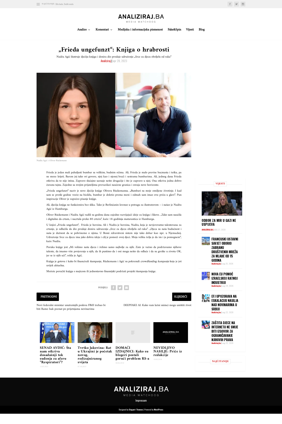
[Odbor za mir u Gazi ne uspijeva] (222, 203)
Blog (202, 30)
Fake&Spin (174, 30)
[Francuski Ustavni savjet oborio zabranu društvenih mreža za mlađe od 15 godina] (206, 241)
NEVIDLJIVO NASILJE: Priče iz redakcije (167, 351)
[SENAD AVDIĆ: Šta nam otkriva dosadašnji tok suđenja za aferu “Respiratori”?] (57, 332)
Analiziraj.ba (207, 229)
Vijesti (190, 30)
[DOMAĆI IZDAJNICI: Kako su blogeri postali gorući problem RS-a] (133, 332)
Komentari (102, 30)
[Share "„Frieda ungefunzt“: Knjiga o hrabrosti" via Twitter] (120, 287)
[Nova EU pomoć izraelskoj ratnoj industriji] (206, 276)
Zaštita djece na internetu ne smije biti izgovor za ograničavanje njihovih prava (225, 331)
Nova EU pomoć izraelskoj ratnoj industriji (225, 278)
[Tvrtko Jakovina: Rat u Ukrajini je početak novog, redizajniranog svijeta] (95, 332)
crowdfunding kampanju (155, 261)
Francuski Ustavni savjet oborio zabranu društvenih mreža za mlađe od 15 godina (225, 250)
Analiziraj (106, 61)
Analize (82, 30)
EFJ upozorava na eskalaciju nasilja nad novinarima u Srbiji (225, 302)
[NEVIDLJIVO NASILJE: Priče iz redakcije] (170, 332)
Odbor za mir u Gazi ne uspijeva (219, 222)
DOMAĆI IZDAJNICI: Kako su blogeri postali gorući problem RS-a (132, 353)
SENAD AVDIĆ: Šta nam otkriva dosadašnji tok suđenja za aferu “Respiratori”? (55, 355)
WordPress (158, 409)
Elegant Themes (136, 409)
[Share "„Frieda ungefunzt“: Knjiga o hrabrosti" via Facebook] (113, 287)
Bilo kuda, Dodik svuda (64, 4)
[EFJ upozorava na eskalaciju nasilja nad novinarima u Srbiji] (206, 298)
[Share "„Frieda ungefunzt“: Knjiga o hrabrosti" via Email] (126, 287)
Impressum (141, 400)
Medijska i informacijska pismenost (140, 30)
